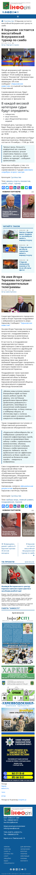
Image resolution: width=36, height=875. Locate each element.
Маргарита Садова (12, 45)
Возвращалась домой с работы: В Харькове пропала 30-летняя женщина (8, 548)
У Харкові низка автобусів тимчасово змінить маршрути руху (25, 251)
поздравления (7, 502)
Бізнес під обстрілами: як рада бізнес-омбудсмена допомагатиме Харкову (16, 595)
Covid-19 (7, 851)
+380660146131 (12, 820)
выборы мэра (12, 500)
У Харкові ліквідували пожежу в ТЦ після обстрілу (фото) (25, 266)
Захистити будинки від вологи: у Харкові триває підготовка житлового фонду (17, 604)
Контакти (24, 861)
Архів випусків (29, 562)
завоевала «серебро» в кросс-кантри (17, 171)
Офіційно (7, 858)
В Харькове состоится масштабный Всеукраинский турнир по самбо (28, 548)
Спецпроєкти (9, 863)
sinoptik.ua (22, 800)
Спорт (6, 856)
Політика (7, 849)
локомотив (25, 181)
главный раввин (26, 500)
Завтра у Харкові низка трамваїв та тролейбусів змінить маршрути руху (26, 236)
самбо (4, 183)
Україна (7, 847)
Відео (6, 861)
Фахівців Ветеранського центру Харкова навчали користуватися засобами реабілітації (16, 588)
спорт (10, 183)
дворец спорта (12, 181)
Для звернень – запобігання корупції (26, 849)
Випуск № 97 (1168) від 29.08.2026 (18, 663)
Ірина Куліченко (11, 292)
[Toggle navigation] (18, 16)
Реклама (23, 858)
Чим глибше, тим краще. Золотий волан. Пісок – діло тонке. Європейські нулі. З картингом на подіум (17, 600)
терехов (18, 502)
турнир (17, 183)
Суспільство (9, 21)
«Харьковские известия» (12, 85)
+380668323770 (12, 834)
